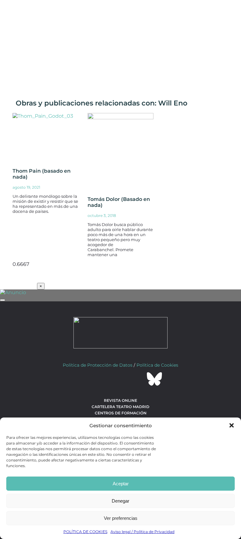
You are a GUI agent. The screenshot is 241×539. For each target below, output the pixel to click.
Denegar (120, 501)
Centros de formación (121, 413)
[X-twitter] (103, 379)
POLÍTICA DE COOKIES (85, 531)
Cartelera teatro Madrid (120, 406)
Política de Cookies (157, 365)
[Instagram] (120, 379)
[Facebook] (86, 379)
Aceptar (121, 483)
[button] (231, 425)
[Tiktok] (137, 379)
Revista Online (120, 400)
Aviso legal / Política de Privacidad (142, 531)
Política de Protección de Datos (97, 365)
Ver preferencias (120, 518)
